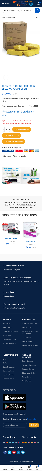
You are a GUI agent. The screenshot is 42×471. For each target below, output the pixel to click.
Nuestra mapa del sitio (30, 345)
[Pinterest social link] (14, 452)
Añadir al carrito (22, 129)
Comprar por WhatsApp (13, 141)
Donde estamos (8, 379)
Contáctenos (26, 377)
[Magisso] (31, 257)
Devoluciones (27, 327)
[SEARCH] (37, 10)
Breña (5, 363)
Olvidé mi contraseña (10, 331)
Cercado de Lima (8, 367)
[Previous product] (34, 17)
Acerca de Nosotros (29, 365)
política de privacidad (29, 323)
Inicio (3, 17)
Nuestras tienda (8, 375)
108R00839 (15, 202)
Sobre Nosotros (27, 361)
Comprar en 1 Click (11, 135)
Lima (4, 359)
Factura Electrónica (9, 339)
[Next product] (39, 17)
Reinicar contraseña (9, 343)
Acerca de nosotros (26, 356)
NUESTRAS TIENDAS (10, 355)
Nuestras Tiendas (28, 369)
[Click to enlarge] (6, 77)
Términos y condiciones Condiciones (30, 332)
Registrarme (7, 335)
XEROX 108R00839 (26, 208)
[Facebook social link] (5, 452)
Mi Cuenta (6, 323)
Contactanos (26, 337)
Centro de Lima (8, 371)
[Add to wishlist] (17, 224)
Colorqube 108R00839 (29, 202)
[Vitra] (11, 257)
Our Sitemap (26, 381)
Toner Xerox (11, 17)
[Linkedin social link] (18, 452)
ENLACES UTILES (28, 319)
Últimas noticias (27, 341)
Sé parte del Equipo (29, 373)
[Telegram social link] (23, 452)
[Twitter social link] (9, 452)
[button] (17, 228)
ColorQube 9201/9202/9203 (15, 205)
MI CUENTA (7, 319)
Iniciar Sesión (7, 327)
